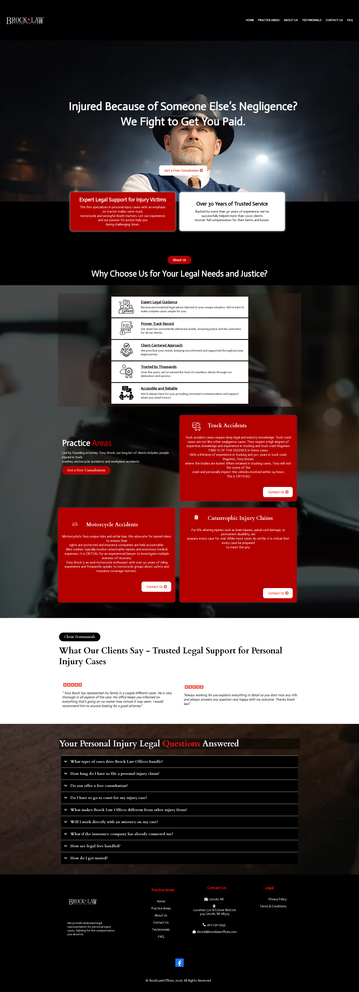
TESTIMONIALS (312, 20)
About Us (291, 20)
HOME (250, 20)
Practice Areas (269, 20)
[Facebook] (179, 962)
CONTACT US (334, 20)
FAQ (350, 20)
